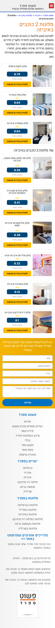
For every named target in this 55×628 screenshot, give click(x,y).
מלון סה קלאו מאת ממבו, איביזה (17, 159)
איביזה (37, 15)
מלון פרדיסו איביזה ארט (18, 255)
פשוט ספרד (27, 6)
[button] (51, 5)
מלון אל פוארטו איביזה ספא (17, 224)
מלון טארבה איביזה (17, 283)
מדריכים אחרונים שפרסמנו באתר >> (27, 537)
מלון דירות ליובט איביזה (18, 312)
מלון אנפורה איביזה (17, 123)
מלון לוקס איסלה (17, 66)
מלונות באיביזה (25, 15)
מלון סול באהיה (17, 94)
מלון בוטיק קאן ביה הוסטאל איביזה (17, 191)
